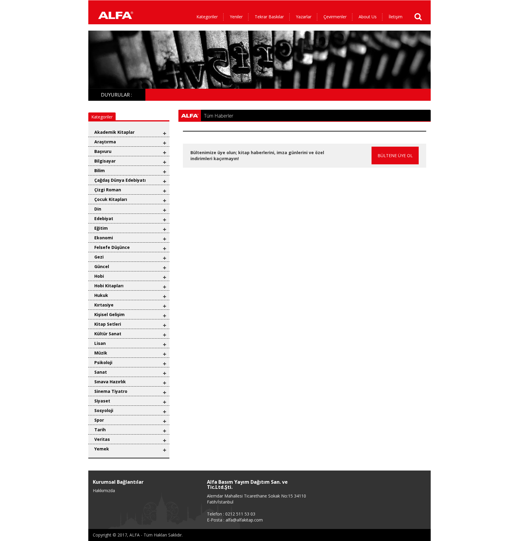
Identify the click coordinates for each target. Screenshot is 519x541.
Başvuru (102, 151)
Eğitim (101, 228)
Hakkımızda (104, 490)
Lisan (100, 343)
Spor (99, 420)
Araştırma (105, 142)
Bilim (99, 170)
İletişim (395, 16)
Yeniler (236, 16)
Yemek (101, 449)
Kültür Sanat (107, 333)
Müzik (100, 353)
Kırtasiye (104, 305)
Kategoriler (207, 16)
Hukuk (101, 295)
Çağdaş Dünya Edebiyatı (120, 180)
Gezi (99, 257)
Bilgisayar (105, 161)
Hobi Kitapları (108, 285)
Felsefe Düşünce (112, 247)
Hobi (99, 276)
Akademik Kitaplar (114, 132)
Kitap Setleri (107, 324)
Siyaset (102, 401)
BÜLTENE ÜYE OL (395, 155)
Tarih (100, 429)
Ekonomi (103, 238)
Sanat (100, 372)
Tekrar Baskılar (269, 16)
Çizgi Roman (107, 190)
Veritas (102, 439)
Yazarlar (303, 16)
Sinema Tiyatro (110, 391)
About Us (368, 16)
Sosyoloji (103, 410)
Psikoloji (103, 362)
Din (97, 209)
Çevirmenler (335, 16)
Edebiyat (103, 218)
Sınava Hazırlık (110, 381)
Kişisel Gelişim (109, 314)
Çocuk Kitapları (110, 199)
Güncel (101, 266)
